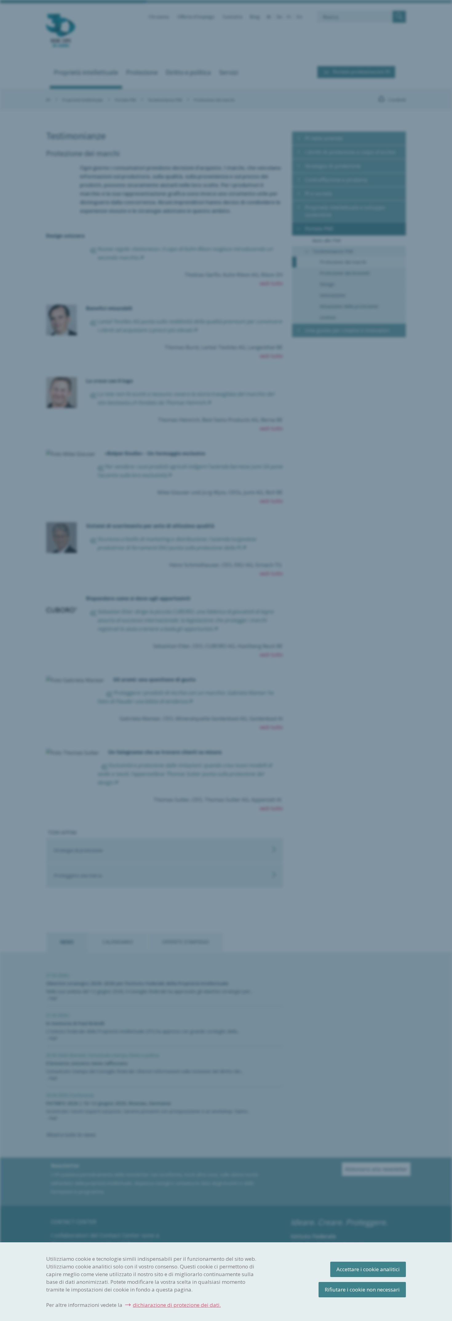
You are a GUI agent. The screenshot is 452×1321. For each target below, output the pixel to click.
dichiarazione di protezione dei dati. (177, 1304)
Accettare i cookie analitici (368, 1269)
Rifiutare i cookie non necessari (362, 1289)
